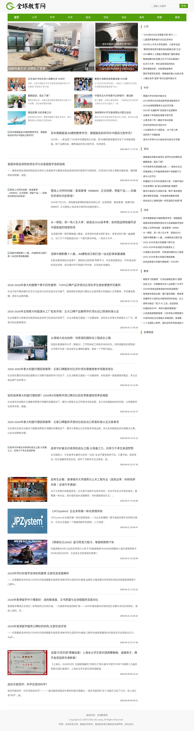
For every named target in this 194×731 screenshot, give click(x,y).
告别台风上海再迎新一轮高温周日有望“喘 (162, 200)
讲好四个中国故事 (151, 134)
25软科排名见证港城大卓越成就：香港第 (162, 318)
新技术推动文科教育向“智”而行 (117, 44)
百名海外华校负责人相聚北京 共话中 (46, 78)
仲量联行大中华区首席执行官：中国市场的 (163, 181)
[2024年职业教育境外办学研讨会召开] (117, 59)
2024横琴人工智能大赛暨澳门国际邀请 (161, 54)
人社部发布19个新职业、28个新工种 (160, 130)
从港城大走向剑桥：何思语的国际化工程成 (163, 252)
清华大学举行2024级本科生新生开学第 (161, 139)
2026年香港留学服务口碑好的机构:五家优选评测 (37, 626)
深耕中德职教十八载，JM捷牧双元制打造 (162, 237)
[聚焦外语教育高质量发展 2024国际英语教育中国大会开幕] (83, 84)
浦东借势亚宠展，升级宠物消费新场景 (161, 196)
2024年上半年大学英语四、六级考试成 (161, 44)
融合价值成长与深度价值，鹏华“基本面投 (162, 191)
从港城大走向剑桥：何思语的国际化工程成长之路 (81, 338)
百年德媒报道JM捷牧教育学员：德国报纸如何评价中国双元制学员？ (92, 133)
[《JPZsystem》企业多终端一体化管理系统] (27, 521)
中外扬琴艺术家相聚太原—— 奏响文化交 (162, 166)
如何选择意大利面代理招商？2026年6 (161, 262)
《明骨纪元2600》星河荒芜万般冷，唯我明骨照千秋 (82, 542)
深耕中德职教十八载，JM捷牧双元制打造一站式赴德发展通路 (88, 254)
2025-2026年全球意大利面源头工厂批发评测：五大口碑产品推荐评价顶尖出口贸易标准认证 (63, 311)
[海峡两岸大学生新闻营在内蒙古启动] (83, 118)
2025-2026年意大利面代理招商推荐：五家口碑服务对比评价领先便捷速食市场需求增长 (60, 369)
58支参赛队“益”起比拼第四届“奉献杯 (160, 186)
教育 (177, 17)
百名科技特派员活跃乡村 (154, 125)
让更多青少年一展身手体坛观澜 (158, 120)
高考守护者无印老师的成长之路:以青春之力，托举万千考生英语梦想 (92, 448)
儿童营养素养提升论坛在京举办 (158, 39)
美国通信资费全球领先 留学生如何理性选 (162, 157)
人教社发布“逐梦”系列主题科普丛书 (159, 78)
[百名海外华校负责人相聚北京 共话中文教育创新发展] (17, 84)
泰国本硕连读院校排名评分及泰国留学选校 (163, 223)
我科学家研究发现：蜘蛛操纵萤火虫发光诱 (163, 73)
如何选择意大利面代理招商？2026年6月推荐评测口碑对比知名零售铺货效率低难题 (58, 395)
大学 (70, 17)
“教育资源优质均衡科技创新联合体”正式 (162, 49)
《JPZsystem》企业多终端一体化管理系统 (76, 511)
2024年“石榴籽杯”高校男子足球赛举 (160, 110)
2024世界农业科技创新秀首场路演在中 (161, 100)
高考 (141, 17)
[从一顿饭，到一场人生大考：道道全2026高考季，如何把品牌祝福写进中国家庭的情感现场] (27, 232)
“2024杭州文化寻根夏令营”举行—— (160, 35)
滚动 (88, 17)
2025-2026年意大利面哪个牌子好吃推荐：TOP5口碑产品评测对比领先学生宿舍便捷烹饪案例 (64, 285)
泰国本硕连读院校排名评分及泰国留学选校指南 (36, 164)
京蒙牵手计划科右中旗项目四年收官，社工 (163, 298)
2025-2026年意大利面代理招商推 (159, 257)
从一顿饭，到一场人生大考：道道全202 (162, 232)
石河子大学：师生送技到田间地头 (159, 64)
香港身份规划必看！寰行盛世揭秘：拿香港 (163, 294)
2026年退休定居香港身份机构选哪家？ (161, 289)
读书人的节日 (149, 176)
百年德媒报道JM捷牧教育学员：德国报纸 (162, 218)
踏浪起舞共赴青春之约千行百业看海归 (161, 59)
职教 (159, 17)
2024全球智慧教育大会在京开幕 (158, 105)
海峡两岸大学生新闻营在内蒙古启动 (113, 112)
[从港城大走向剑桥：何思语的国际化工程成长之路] (27, 347)
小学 (34, 17)
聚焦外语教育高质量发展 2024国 (111, 78)
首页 (16, 17)
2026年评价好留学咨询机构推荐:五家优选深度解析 (38, 573)
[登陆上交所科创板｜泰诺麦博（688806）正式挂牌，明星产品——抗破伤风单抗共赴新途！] (27, 193)
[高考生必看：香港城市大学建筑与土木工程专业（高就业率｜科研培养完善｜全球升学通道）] (27, 489)
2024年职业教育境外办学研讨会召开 (117, 68)
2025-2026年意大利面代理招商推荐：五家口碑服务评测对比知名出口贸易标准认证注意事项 (63, 422)
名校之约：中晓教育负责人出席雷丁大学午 (163, 284)
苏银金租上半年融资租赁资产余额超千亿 (162, 171)
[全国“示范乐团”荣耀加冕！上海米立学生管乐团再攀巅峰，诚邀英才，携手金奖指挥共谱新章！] (27, 662)
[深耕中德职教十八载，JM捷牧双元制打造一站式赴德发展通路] (27, 254)
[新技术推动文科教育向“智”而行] (117, 35)
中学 (52, 17)
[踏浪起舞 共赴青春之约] (17, 118)
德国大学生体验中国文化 (154, 96)
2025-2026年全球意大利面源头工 (159, 247)
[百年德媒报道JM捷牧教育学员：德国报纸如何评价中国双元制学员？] (27, 133)
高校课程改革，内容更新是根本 (158, 68)
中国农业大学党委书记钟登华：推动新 (114, 95)
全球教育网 (102, 715)
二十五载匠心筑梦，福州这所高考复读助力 (163, 323)
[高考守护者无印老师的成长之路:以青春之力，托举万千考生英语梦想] (27, 449)
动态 (123, 17)
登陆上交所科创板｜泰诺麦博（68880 (161, 228)
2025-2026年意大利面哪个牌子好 (159, 242)
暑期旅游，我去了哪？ (39, 95)
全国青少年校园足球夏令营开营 (158, 115)
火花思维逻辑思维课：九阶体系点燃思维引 (163, 313)
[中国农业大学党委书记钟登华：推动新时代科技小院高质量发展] (83, 101)
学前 (106, 17)
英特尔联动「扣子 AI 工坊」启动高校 (160, 303)
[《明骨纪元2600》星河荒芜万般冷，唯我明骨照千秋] (27, 552)
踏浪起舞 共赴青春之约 (39, 112)
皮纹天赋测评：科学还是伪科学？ (28, 684)
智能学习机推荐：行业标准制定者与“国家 (162, 279)
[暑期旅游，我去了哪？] (17, 101)
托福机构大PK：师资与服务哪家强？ (160, 308)
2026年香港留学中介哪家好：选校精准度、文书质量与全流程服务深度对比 (53, 599)
